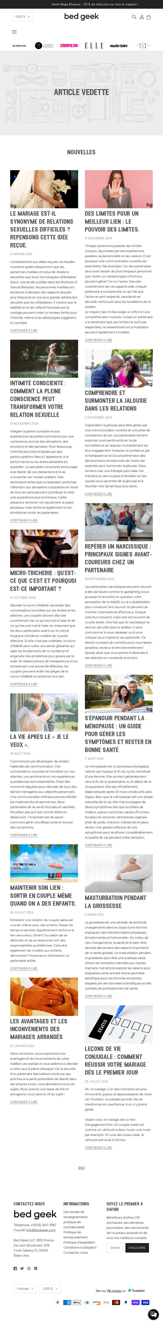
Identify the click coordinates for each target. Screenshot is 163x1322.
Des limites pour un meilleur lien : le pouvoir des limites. (112, 222)
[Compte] (142, 16)
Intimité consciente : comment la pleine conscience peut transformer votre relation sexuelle (38, 399)
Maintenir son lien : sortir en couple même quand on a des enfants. (43, 896)
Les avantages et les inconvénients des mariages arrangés (38, 1030)
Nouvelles (81, 153)
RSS (81, 1168)
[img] (134, 16)
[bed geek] (81, 16)
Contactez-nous (75, 1252)
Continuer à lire (24, 331)
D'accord (137, 1248)
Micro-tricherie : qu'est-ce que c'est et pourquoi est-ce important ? (43, 581)
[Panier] (149, 17)
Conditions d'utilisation (80, 1247)
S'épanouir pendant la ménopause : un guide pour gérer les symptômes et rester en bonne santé (118, 734)
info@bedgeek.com (41, 1230)
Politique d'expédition (79, 1242)
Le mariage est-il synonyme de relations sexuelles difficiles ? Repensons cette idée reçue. (41, 230)
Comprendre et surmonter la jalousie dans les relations (116, 401)
